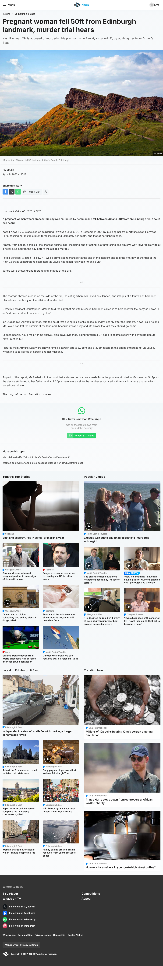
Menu (11, 4)
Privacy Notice (43, 935)
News (6, 13)
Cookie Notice (75, 935)
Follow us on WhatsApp (22, 919)
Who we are (9, 935)
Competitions (91, 893)
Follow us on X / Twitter (22, 906)
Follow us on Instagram (22, 925)
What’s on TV (12, 898)
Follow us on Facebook (22, 913)
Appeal (86, 898)
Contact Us (59, 935)
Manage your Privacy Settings (21, 945)
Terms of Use (25, 935)
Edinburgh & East (24, 13)
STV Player (10, 893)
